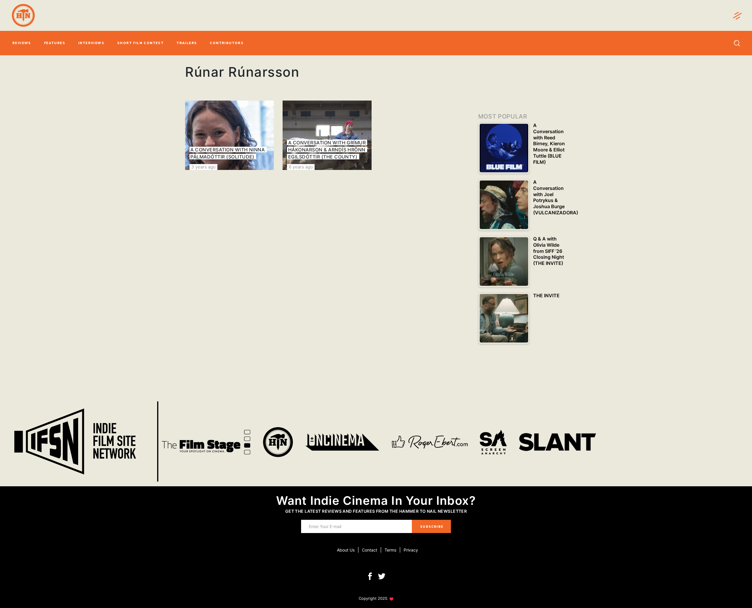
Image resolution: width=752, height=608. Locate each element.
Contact (369, 549)
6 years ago (301, 167)
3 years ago (203, 167)
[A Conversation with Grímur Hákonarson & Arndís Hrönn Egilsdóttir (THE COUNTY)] (327, 135)
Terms (390, 549)
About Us (346, 549)
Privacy (411, 549)
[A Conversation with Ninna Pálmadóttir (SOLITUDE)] (229, 135)
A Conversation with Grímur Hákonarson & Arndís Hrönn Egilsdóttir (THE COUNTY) (327, 150)
